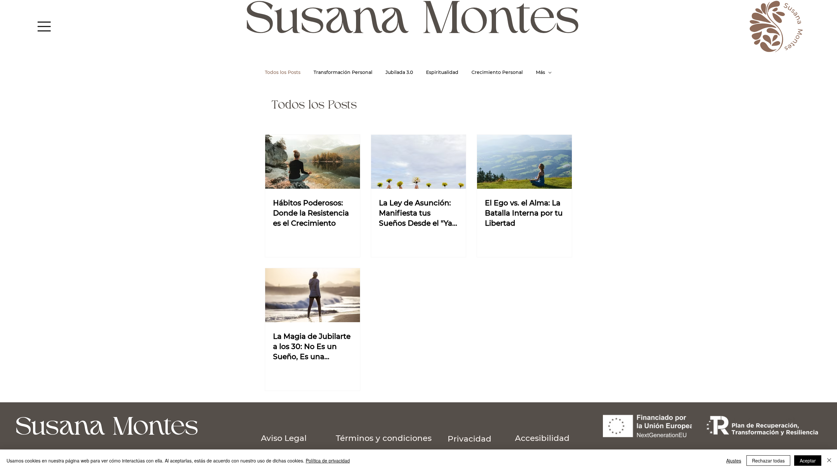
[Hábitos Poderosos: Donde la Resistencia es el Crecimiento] (312, 162)
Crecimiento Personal (497, 72)
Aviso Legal (285, 438)
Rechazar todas (768, 460)
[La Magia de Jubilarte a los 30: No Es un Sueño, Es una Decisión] (312, 295)
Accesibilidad (542, 438)
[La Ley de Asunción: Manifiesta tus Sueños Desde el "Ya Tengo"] (418, 162)
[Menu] (44, 26)
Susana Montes (107, 428)
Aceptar (808, 460)
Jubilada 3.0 (399, 72)
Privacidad (469, 439)
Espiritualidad (442, 72)
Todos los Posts (282, 72)
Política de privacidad (328, 460)
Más (540, 72)
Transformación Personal (343, 72)
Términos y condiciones (384, 438)
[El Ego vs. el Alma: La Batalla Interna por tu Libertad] (524, 162)
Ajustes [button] (733, 460)
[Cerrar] (829, 460)
